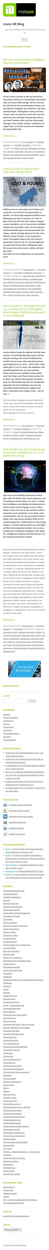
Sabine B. (9, 874)
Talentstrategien (9, 740)
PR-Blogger (7, 1075)
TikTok (10, 295)
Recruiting (26, 145)
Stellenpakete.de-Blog (11, 1129)
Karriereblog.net (9, 1018)
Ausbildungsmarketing (12, 897)
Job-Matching (14, 638)
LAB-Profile (7, 730)
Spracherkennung (36, 648)
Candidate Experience (26, 632)
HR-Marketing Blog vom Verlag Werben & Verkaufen (23, 980)
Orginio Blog (8, 1053)
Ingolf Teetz (19, 151)
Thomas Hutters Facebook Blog (15, 1142)
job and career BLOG (11, 1002)
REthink (6, 1088)
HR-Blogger (7, 976)
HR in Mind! (7, 973)
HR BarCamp (8, 1190)
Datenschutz (16, 635)
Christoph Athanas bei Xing (19, 810)
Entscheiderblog (9, 938)
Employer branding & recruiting (15, 926)
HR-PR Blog (7, 983)
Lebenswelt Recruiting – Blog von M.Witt (18, 1024)
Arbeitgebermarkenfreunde (13, 891)
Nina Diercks (22, 289)
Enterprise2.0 (8, 721)
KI (33, 151)
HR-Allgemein (27, 273)
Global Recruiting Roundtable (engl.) (17, 961)
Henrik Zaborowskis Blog (12, 970)
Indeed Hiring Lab (10, 996)
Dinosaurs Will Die (10, 922)
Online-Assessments (23, 642)
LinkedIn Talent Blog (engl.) (13, 1034)
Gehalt (22, 435)
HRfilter (6, 1196)
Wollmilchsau (8, 1164)
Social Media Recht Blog (12, 1110)
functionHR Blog (9, 948)
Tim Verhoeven (19, 295)
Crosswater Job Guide (11, 916)
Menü (25, 39)
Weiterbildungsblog (10, 1161)
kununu (6, 438)
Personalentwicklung (11, 733)
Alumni (17, 432)
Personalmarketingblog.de (13, 1069)
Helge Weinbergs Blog (11, 967)
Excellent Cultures (10, 941)
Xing (37, 438)
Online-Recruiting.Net (11, 1050)
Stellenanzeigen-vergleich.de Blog (16, 1126)
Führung (6, 724)
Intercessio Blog (9, 999)
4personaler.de (9, 1187)
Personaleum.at (9, 1062)
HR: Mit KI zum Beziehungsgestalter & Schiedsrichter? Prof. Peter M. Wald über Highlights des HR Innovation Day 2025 (24, 775)
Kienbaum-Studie (17, 285)
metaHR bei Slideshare (17, 822)
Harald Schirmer (9, 964)
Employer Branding (10, 717)
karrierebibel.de (9, 1012)
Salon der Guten (9, 1094)
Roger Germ (10, 871)
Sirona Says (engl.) (10, 1101)
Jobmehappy (25, 638)
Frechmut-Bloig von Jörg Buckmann (17, 945)
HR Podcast (32, 148)
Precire (9, 645)
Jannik (7, 855)
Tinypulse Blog (8, 1145)
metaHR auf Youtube (17, 834)
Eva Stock (17, 282)
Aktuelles (18, 145)
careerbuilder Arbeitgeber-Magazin (16, 913)
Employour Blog (9, 932)
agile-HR (39, 276)
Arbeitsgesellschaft (10, 894)
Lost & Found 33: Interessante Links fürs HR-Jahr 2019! (21, 170)
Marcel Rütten (30, 285)
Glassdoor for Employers (12, 957)
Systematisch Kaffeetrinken (13, 1132)
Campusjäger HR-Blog (11, 910)
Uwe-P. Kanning (32, 295)
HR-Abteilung (27, 282)
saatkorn (6, 1091)
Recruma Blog (8, 1085)
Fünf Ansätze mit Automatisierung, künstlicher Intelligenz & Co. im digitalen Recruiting (24, 452)
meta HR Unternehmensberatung (16, 1216)
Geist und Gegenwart (11, 951)
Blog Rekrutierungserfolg (12, 906)
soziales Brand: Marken (12, 1123)
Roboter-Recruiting (20, 648)
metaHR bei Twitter (16, 828)
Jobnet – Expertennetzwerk (13, 1005)
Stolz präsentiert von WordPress (15, 1245)
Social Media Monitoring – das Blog (16, 1107)
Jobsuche (28, 151)
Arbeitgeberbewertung (29, 432)
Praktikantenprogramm (12, 292)
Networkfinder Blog (10, 1040)
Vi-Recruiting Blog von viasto (14, 1158)
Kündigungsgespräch (33, 435)
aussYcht (6, 900)
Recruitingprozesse (14, 158)
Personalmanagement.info (13, 1203)
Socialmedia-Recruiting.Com (14, 1117)
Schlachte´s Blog (9, 1097)
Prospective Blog (9, 1078)
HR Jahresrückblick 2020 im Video (30, 871)
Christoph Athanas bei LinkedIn (21, 816)
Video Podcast (28, 158)
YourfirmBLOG (9, 1171)
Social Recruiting (16, 438)
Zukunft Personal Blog (11, 1174)
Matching (11, 642)
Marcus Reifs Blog (10, 1037)
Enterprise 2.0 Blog (10, 935)
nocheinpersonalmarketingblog (15, 1047)
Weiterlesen (9, 135)
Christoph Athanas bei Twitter (20, 805)
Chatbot (38, 632)
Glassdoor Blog (9, 954)
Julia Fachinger (11, 865)
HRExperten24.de (10, 1193)
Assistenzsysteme (10, 632)
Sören (7, 849)
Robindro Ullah (28, 292)
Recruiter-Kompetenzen (22, 645)
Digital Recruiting (28, 635)
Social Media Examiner (12, 1104)
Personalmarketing (31, 155)
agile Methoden (29, 276)
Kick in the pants (9, 1021)
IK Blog (5, 989)
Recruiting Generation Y (12, 1082)
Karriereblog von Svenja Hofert (15, 1015)
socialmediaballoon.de (12, 1120)
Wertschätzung (29, 438)
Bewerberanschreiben (19, 279)
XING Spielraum (9, 1167)
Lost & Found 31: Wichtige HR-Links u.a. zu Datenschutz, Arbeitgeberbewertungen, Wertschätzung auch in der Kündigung (24, 310)
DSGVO (17, 148)
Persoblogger (8, 1056)
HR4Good (7, 986)
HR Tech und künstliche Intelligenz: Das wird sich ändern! (24, 61)
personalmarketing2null (12, 1066)
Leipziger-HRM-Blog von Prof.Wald (16, 1027)
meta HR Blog (13, 24)
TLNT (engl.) (7, 1148)
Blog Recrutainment (11, 903)
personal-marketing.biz (12, 1059)
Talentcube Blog (9, 1139)
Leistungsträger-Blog (11, 1031)
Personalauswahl (17, 155)
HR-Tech (10, 151)
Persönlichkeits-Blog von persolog (16, 1072)
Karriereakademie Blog (12, 1008)
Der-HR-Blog (8, 919)
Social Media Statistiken (12, 1113)
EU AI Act (24, 148)
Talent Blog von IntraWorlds (14, 1136)
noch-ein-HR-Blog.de (11, 1043)
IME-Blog (6, 992)
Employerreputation (11, 929)
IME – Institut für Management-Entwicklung (20, 1200)
